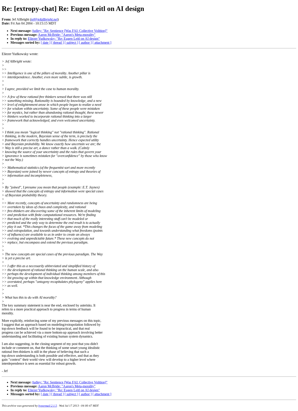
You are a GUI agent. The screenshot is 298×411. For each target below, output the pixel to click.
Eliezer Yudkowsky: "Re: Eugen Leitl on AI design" (64, 38)
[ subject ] (71, 42)
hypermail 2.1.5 (47, 405)
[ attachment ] (101, 42)
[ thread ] (57, 42)
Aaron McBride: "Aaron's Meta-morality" (67, 35)
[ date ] (45, 42)
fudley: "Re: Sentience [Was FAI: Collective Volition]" (70, 31)
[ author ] (85, 42)
